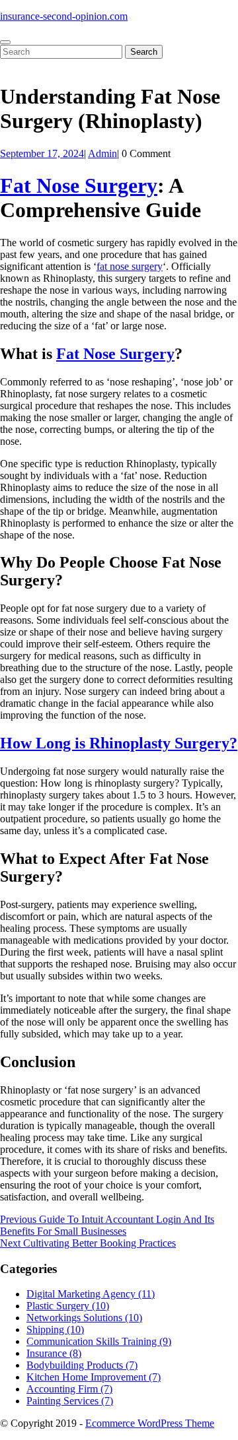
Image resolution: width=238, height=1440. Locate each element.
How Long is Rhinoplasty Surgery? (118, 743)
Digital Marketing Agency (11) (90, 1293)
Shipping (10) (55, 1329)
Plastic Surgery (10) (67, 1305)
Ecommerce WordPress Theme (149, 1423)
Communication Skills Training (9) (98, 1341)
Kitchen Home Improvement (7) (93, 1377)
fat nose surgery (130, 266)
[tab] (5, 42)
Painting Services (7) (69, 1400)
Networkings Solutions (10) (84, 1317)
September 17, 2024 (42, 153)
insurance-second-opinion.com (64, 16)
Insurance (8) (53, 1353)
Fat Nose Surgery (78, 185)
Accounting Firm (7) (69, 1388)
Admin (102, 153)
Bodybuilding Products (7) (82, 1365)
